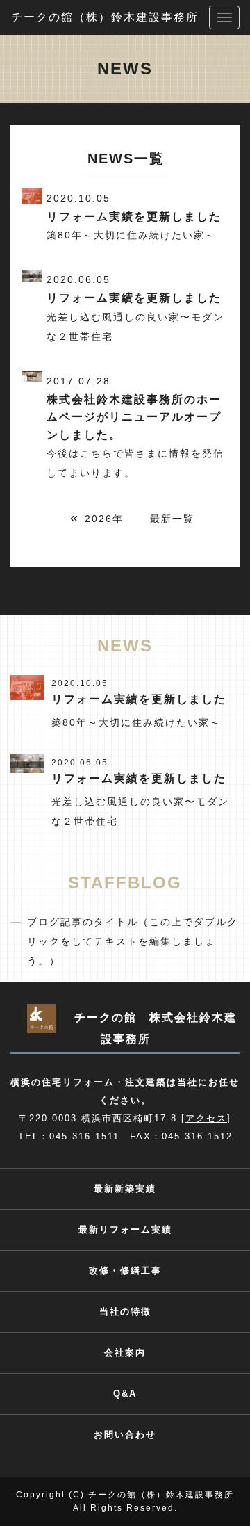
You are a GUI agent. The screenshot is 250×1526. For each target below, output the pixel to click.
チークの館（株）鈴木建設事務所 (105, 17)
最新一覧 (172, 518)
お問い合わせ (125, 1434)
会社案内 (125, 1352)
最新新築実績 (125, 1188)
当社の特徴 (125, 1311)
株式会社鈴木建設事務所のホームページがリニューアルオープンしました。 (134, 417)
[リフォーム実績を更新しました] (27, 686)
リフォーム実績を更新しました (134, 216)
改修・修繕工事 (125, 1270)
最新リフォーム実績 (125, 1229)
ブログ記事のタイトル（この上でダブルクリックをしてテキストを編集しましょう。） (132, 941)
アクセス (206, 1118)
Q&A (125, 1393)
